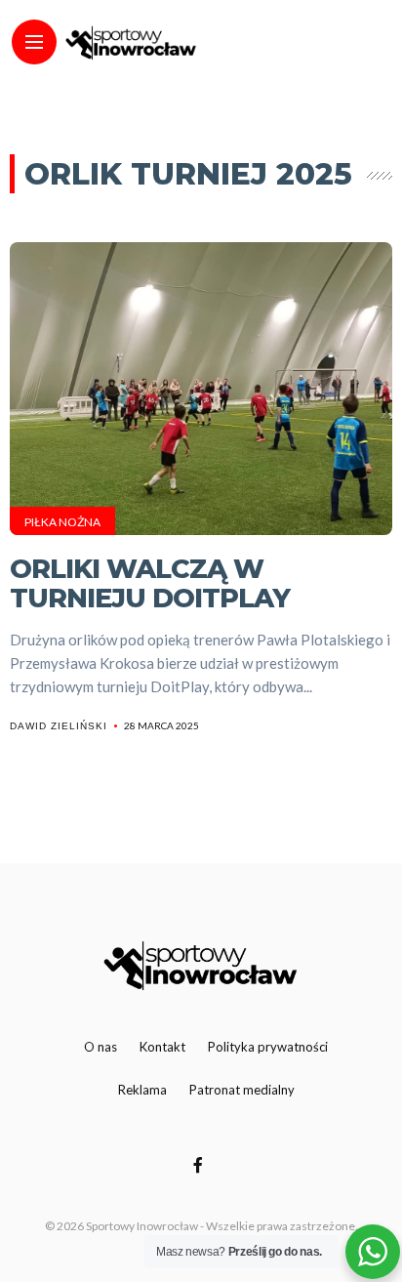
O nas (100, 1047)
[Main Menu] (34, 42)
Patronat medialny (242, 1089)
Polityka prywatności (268, 1047)
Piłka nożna (62, 522)
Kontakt (162, 1047)
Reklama (142, 1089)
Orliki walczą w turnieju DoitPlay (150, 583)
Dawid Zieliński (58, 726)
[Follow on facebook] (201, 1164)
